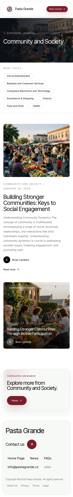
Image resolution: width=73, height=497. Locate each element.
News (15, 400)
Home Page (16, 458)
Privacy (25, 485)
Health (36, 105)
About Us (12, 485)
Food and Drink (15, 105)
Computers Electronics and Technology (28, 90)
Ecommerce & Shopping (20, 98)
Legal (46, 485)
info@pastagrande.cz (23, 467)
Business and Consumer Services (25, 83)
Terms (35, 485)
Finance (47, 98)
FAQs (47, 458)
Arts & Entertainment (18, 75)
